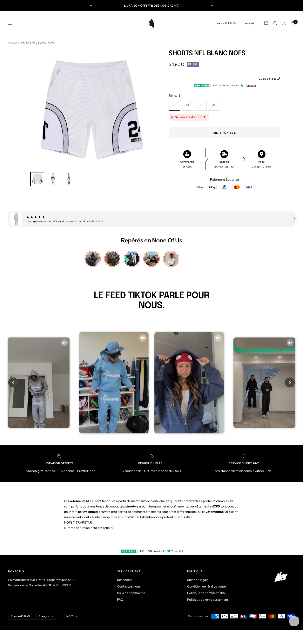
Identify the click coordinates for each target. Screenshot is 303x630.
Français (248, 23)
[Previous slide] (13, 382)
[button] (8, 219)
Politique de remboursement (207, 600)
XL (214, 105)
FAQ (120, 600)
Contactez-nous (128, 586)
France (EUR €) (226, 23)
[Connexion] (284, 23)
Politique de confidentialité (206, 593)
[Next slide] (290, 382)
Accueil (12, 42)
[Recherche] (275, 23)
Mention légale (197, 580)
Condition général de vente (206, 586)
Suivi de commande (131, 593)
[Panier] (293, 23)
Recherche (124, 580)
